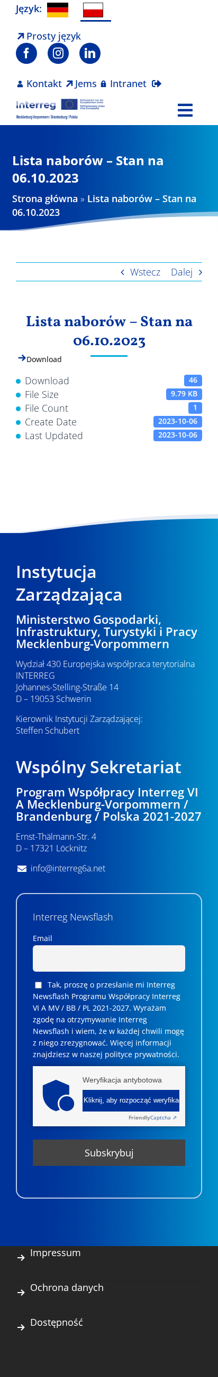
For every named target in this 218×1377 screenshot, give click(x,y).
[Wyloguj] (156, 77)
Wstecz (145, 271)
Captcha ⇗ (153, 1117)
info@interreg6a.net (68, 868)
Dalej (182, 271)
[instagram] (58, 53)
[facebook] (26, 53)
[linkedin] (90, 53)
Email (42, 938)
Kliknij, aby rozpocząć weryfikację (131, 1100)
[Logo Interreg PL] (60, 103)
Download (44, 359)
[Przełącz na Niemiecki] (59, 10)
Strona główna (45, 198)
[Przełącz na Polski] (95, 11)
